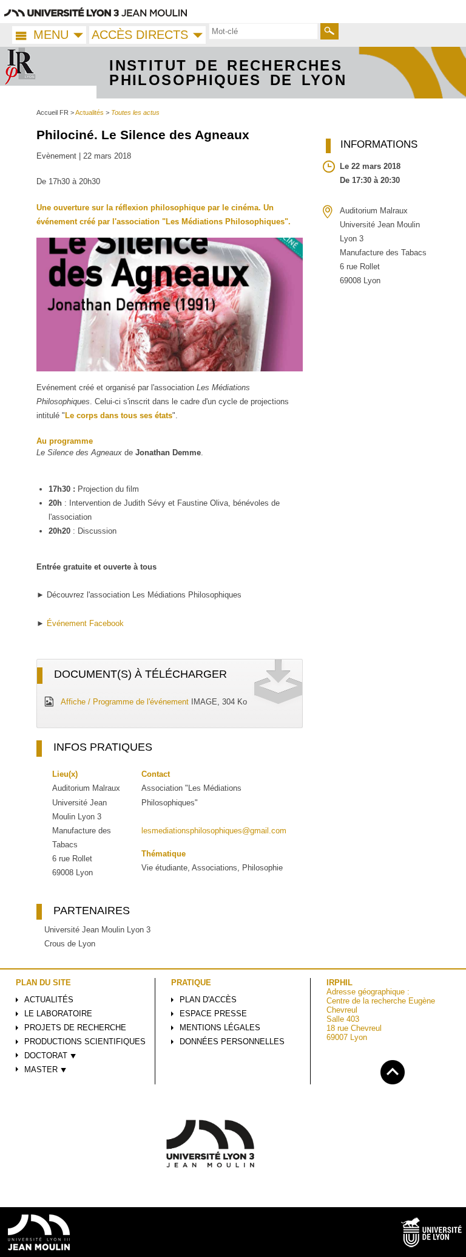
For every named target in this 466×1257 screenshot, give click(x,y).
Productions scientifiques (85, 1041)
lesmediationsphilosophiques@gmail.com (213, 830)
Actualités (48, 999)
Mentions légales (220, 1027)
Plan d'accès (208, 999)
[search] (263, 31)
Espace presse (213, 1013)
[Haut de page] (392, 1070)
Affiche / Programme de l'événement (125, 701)
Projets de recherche (75, 1027)
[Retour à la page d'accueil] (49, 73)
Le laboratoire (58, 1013)
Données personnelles (232, 1041)
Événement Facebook (85, 623)
